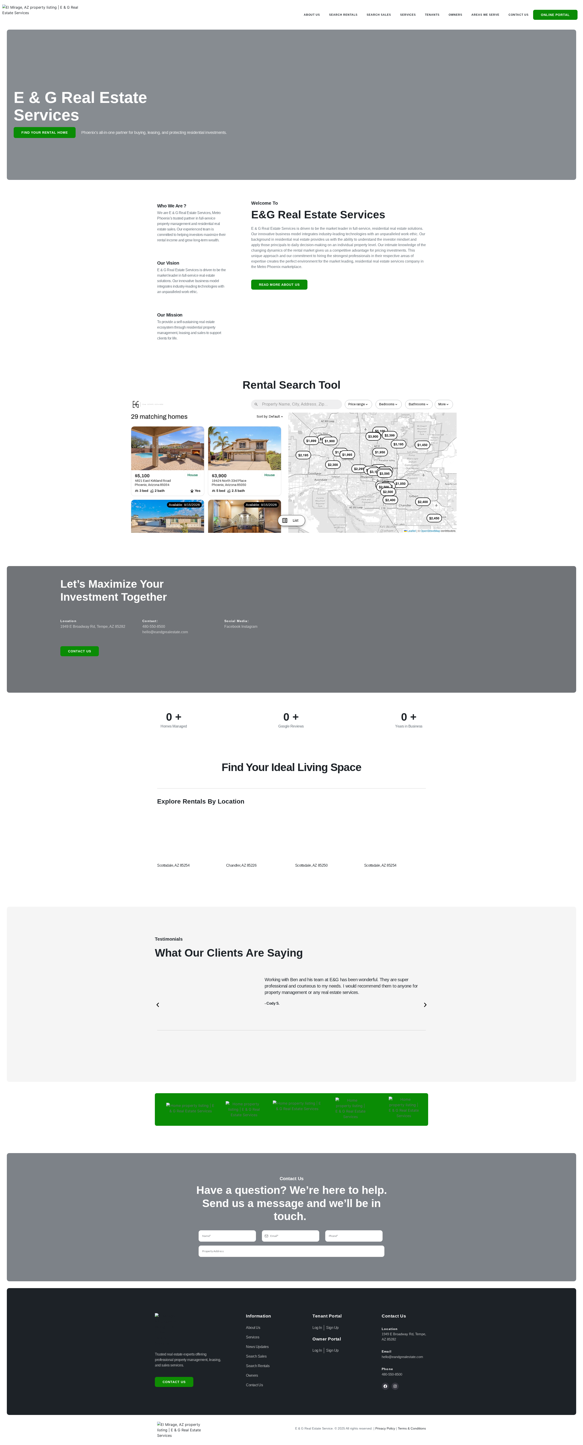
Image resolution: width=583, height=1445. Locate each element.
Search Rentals (343, 14)
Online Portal (555, 15)
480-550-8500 (153, 626)
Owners (455, 14)
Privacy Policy (385, 1428)
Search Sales (379, 14)
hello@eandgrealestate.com (165, 632)
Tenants (432, 14)
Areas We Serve (485, 14)
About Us (312, 14)
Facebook (232, 626)
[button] (158, 1005)
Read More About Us (279, 284)
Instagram (249, 626)
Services (408, 14)
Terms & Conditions (412, 1428)
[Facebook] (385, 1386)
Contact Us (519, 14)
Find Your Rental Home (44, 132)
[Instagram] (395, 1386)
